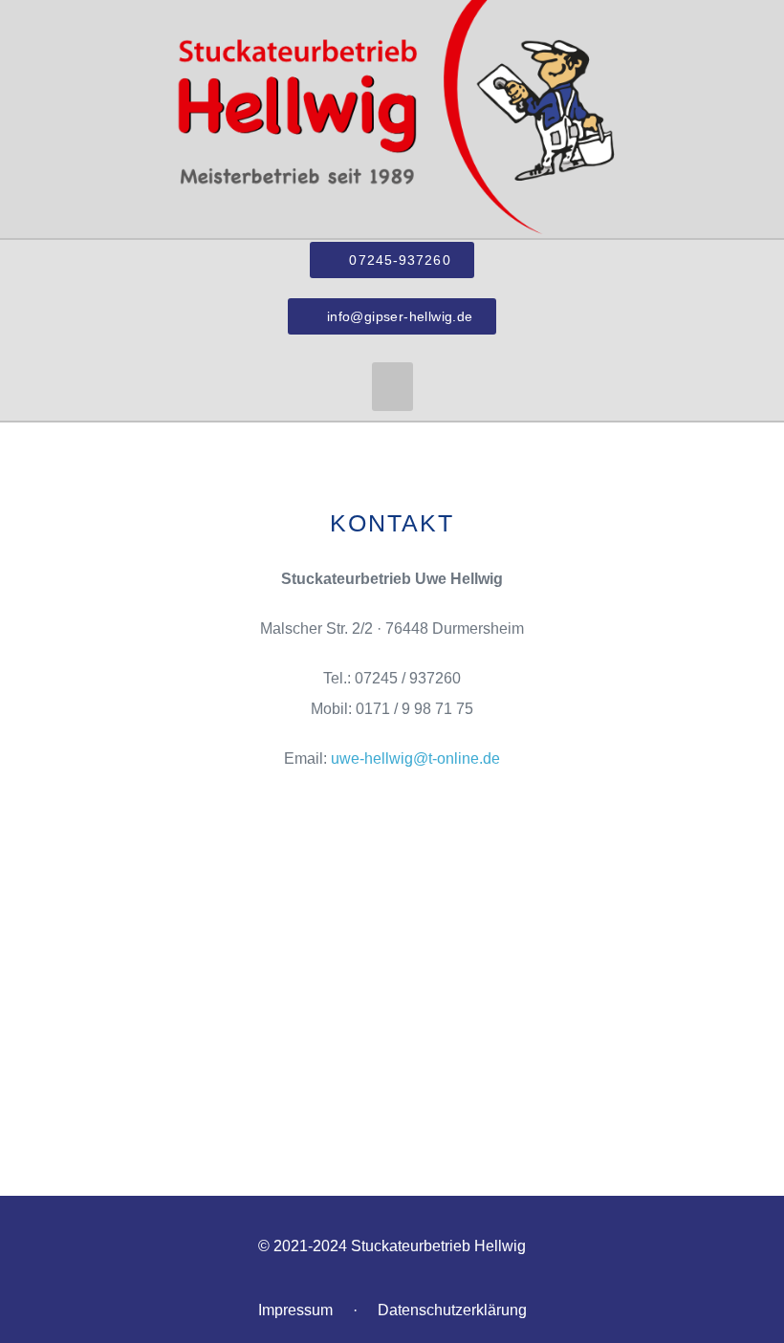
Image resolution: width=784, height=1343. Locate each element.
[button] (392, 386)
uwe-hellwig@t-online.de (415, 758)
